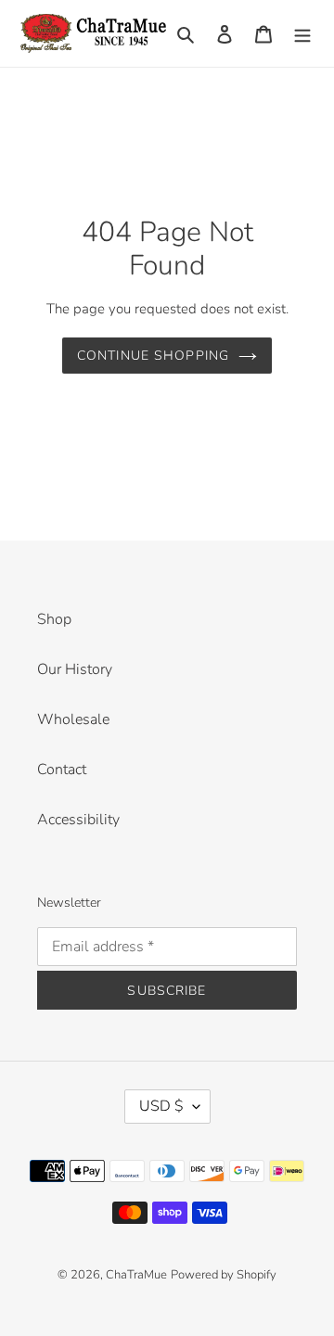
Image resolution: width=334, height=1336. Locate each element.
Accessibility (78, 819)
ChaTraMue (136, 1274)
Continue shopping (153, 355)
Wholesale (73, 719)
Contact (61, 769)
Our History (74, 669)
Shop (54, 619)
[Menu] (302, 33)
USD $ (161, 1106)
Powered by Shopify (223, 1274)
